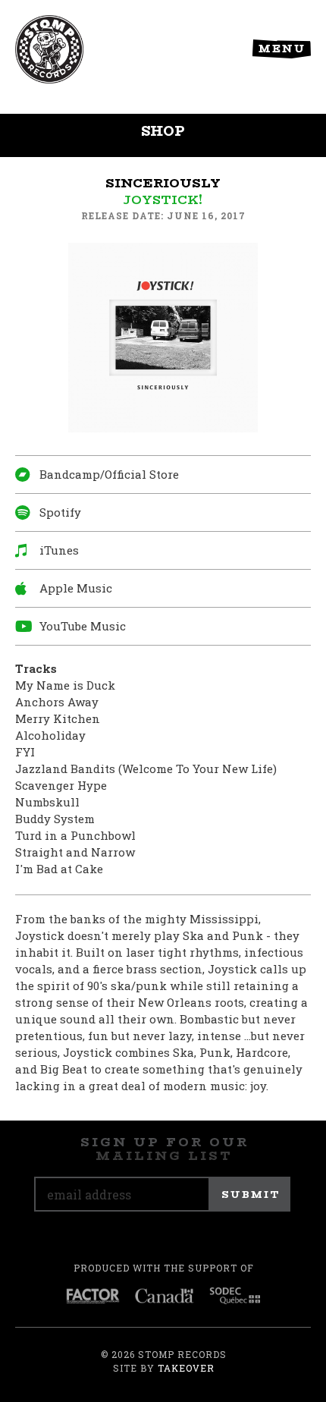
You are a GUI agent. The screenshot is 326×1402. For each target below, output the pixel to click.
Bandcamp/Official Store (109, 474)
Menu (282, 48)
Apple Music (75, 588)
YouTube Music (82, 625)
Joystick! (163, 199)
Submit (251, 1194)
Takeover (186, 1368)
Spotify (60, 512)
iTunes (59, 550)
